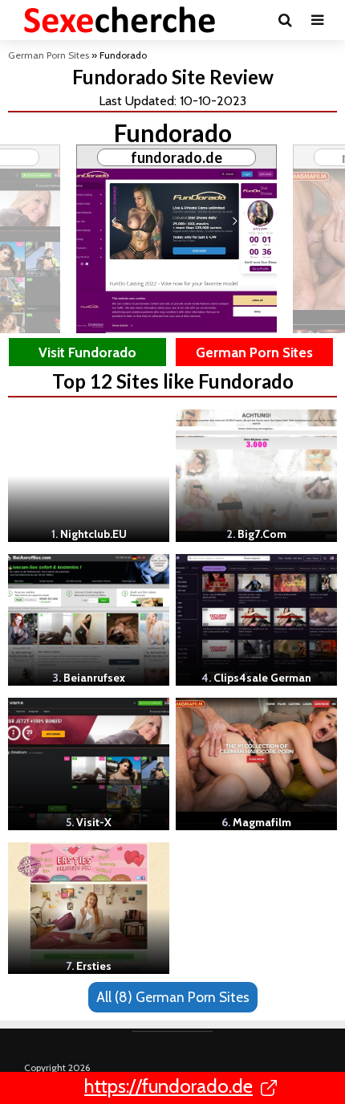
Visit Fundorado (87, 352)
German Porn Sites (48, 55)
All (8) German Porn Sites (173, 996)
